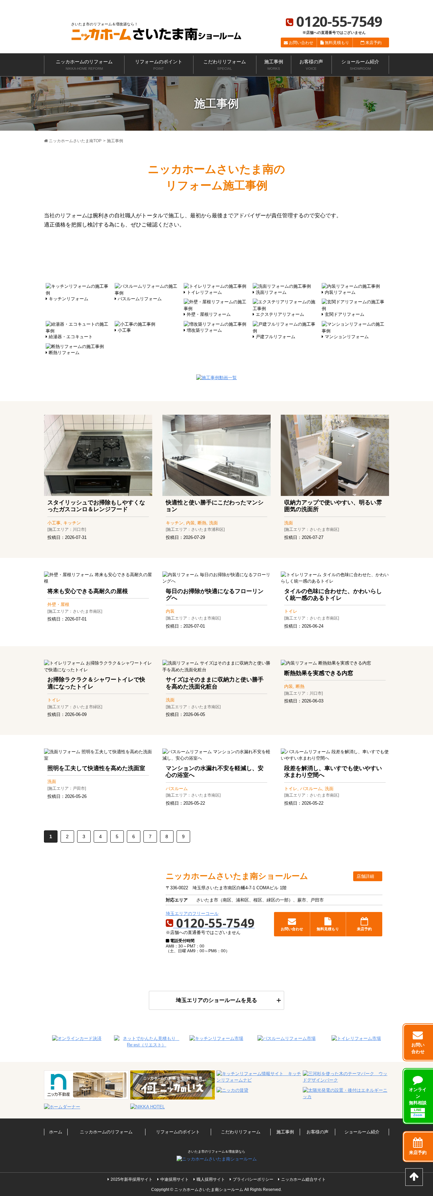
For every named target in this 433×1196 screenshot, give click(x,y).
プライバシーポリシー (253, 1179)
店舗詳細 (366, 876)
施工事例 (273, 65)
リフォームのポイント (158, 65)
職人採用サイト (211, 1179)
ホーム (55, 1131)
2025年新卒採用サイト (132, 1179)
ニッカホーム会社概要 (334, 4)
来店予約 (373, 42)
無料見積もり (337, 42)
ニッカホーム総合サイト (290, 4)
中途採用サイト (174, 1179)
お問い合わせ (301, 42)
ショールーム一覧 (373, 4)
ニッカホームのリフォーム (84, 65)
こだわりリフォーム (224, 65)
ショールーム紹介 (360, 65)
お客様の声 (311, 65)
